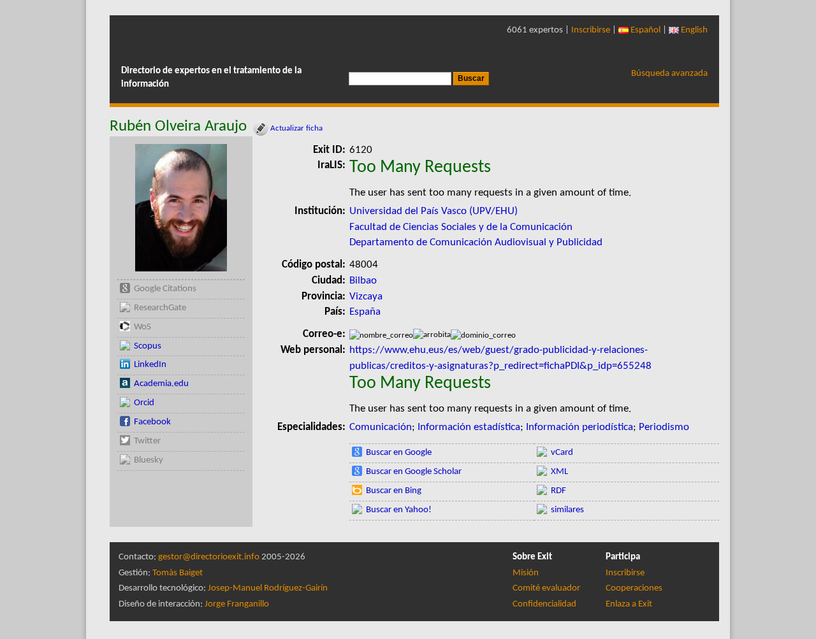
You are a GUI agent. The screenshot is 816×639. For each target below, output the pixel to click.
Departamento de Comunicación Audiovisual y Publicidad (475, 242)
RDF (558, 491)
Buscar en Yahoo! (399, 510)
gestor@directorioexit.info (208, 557)
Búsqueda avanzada (669, 73)
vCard (562, 452)
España (365, 311)
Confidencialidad (544, 604)
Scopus (147, 346)
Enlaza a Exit (629, 604)
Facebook (152, 422)
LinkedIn (150, 365)
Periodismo (664, 427)
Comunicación (380, 427)
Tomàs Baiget (177, 573)
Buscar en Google (399, 452)
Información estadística (469, 427)
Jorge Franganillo (237, 604)
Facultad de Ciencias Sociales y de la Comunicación (460, 227)
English (693, 30)
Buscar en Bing (393, 491)
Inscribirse (590, 30)
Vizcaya (365, 296)
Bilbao (363, 280)
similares (567, 510)
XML (559, 472)
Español (644, 30)
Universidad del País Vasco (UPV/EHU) (433, 211)
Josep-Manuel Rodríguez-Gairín (268, 588)
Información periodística (579, 427)
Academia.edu (161, 384)
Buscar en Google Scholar (414, 472)
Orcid (144, 403)
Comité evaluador (546, 588)
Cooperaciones (634, 588)
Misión (526, 573)
